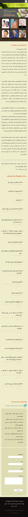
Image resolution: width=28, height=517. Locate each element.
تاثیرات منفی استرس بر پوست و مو (12, 208)
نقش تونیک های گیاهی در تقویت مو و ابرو (11, 251)
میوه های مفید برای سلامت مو (14, 261)
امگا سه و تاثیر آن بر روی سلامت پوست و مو (11, 313)
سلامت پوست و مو (17, 292)
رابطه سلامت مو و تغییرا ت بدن (13, 348)
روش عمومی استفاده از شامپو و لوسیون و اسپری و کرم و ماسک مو (11, 232)
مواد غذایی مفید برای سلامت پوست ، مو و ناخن (11, 271)
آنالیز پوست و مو (17, 281)
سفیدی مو (19, 199)
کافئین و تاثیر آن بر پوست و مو (13, 383)
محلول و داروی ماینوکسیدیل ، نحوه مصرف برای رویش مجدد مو (11, 358)
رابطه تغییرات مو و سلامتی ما (14, 339)
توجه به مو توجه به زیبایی (15, 241)
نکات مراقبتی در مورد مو (15, 182)
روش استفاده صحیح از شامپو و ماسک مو (11, 371)
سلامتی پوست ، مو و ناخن (15, 191)
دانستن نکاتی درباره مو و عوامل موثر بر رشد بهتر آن (11, 220)
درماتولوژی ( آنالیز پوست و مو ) (13, 301)
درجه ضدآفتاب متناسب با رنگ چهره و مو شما (11, 327)
